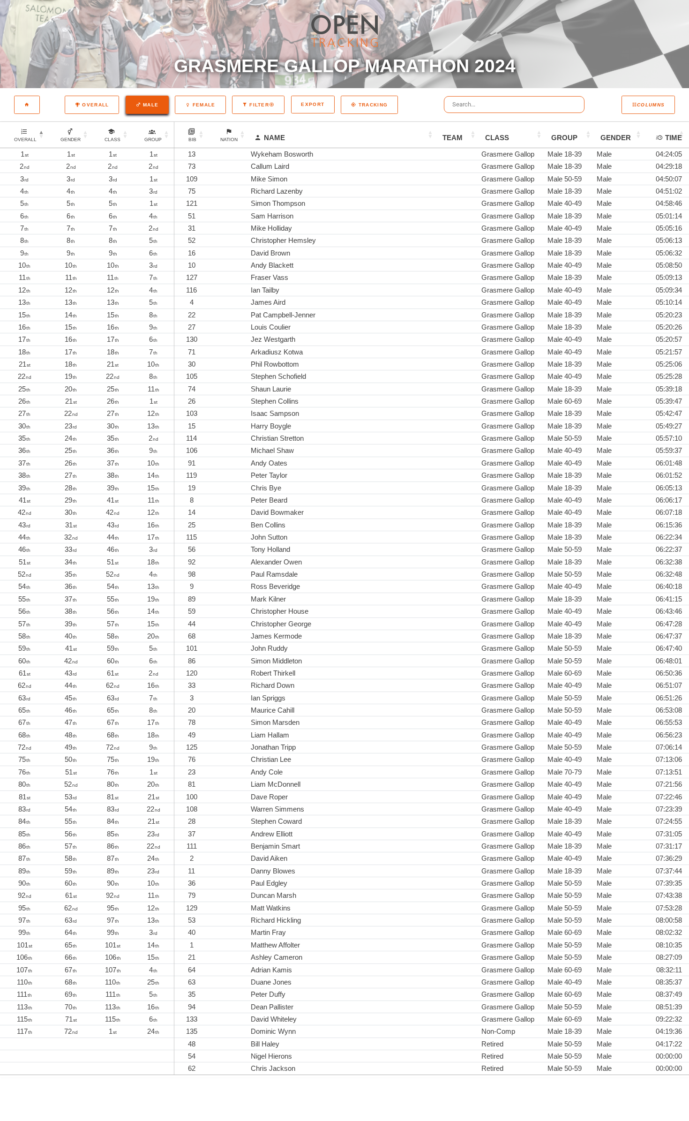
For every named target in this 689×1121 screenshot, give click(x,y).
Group (564, 138)
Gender (615, 138)
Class (497, 138)
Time (673, 138)
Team (452, 138)
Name (274, 138)
